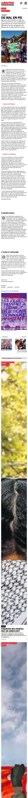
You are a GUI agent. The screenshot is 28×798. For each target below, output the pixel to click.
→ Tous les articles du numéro (9, 330)
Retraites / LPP (5, 10)
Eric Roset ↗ (4, 65)
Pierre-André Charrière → (7, 281)
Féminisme (4, 643)
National (4, 8)
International (10, 362)
